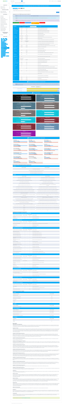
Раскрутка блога (3, 51)
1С (1, 38)
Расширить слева (15, 8)
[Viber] (22, 8)
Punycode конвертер (3, 28)
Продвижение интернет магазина (4, 48)
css (3, 38)
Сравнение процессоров (3, 12)
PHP (4, 39)
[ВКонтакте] (18, 8)
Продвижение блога (3, 46)
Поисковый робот (3, 45)
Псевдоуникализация (3, 29)
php (6, 39)
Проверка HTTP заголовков (3, 24)
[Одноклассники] (19, 8)
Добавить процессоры (16, 22)
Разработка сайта (3, 50)
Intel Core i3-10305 (42, 100)
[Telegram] (20, 8)
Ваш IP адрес (2, 17)
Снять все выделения (28, 22)
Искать (58, 12)
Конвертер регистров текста (3, 19)
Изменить (22, 26)
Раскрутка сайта (3, 53)
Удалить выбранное (42, 22)
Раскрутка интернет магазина (5, 52)
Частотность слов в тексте (3, 23)
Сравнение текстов (2, 18)
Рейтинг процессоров (3, 11)
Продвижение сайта (3, 49)
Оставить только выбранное (34, 23)
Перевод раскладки (2, 30)
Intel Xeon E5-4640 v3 (18, 97)
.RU (5, 1)
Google (6, 38)
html (1, 39)
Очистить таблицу (22, 22)
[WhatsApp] (23, 8)
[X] (21, 8)
